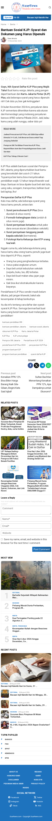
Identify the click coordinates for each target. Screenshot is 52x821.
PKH (7, 744)
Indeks (26, 788)
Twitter (39, 797)
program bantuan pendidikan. (14, 354)
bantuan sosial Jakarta (39, 327)
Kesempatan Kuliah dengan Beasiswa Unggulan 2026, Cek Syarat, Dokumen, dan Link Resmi (13, 486)
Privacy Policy (38, 784)
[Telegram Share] (42, 365)
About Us (13, 772)
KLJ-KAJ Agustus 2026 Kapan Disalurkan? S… (30, 726)
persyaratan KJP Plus (38, 345)
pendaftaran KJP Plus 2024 (13, 345)
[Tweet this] (36, 365)
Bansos (13, 722)
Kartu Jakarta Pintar (30, 331)
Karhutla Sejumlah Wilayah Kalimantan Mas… (30, 596)
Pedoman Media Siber (13, 784)
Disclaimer (13, 780)
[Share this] (30, 365)
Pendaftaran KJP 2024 (33, 340)
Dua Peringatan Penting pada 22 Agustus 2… (27, 619)
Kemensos (9, 753)
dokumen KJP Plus (10, 331)
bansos (8, 739)
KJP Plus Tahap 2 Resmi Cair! (16, 156)
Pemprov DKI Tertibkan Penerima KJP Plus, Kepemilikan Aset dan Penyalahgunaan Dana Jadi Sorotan (25, 148)
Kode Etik (38, 780)
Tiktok (15, 806)
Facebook (15, 797)
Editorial (16, 593)
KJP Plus (6, 336)
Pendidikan (22, 626)
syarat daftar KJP (38, 354)
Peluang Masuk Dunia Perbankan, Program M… (28, 606)
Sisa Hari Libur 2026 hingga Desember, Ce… (25, 640)
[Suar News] (26, 7)
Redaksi (38, 772)
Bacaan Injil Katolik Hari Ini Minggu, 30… (29, 695)
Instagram (15, 802)
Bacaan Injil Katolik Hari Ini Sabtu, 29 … (28, 705)
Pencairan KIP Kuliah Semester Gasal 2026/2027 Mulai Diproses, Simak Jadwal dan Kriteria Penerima (39, 427)
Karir (38, 776)
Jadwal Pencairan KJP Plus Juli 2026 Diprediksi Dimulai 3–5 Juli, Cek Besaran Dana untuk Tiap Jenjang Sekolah (24, 137)
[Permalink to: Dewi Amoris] (3, 39)
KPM (7, 758)
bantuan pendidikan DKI (12, 322)
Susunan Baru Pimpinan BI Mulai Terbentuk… (25, 715)
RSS (39, 806)
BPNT (7, 749)
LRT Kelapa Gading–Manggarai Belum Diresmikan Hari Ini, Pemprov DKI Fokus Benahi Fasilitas (10, 456)
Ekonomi (15, 603)
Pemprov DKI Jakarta (11, 340)
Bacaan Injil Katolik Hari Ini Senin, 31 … (19, 686)
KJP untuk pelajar (20, 336)
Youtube (39, 802)
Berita (14, 616)
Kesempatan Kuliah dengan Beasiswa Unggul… (29, 629)
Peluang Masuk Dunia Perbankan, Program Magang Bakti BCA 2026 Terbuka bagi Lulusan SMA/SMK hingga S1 (37, 486)
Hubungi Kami (13, 776)
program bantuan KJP (11, 350)
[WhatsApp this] (48, 365)
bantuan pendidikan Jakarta (14, 327)
